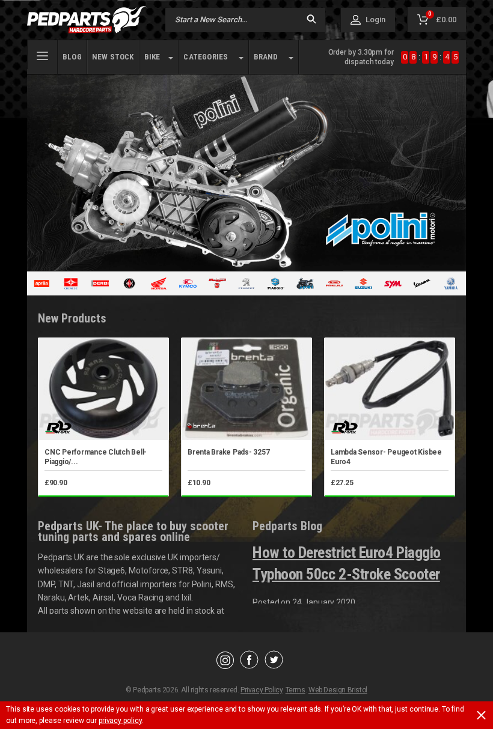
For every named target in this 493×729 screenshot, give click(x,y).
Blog (72, 56)
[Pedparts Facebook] (249, 666)
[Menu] (42, 54)
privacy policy (120, 720)
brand (266, 56)
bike (152, 56)
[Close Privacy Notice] (481, 715)
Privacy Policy (261, 690)
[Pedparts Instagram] (225, 666)
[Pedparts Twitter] (274, 666)
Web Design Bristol (337, 690)
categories (205, 56)
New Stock (113, 56)
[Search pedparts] (311, 20)
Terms (295, 690)
